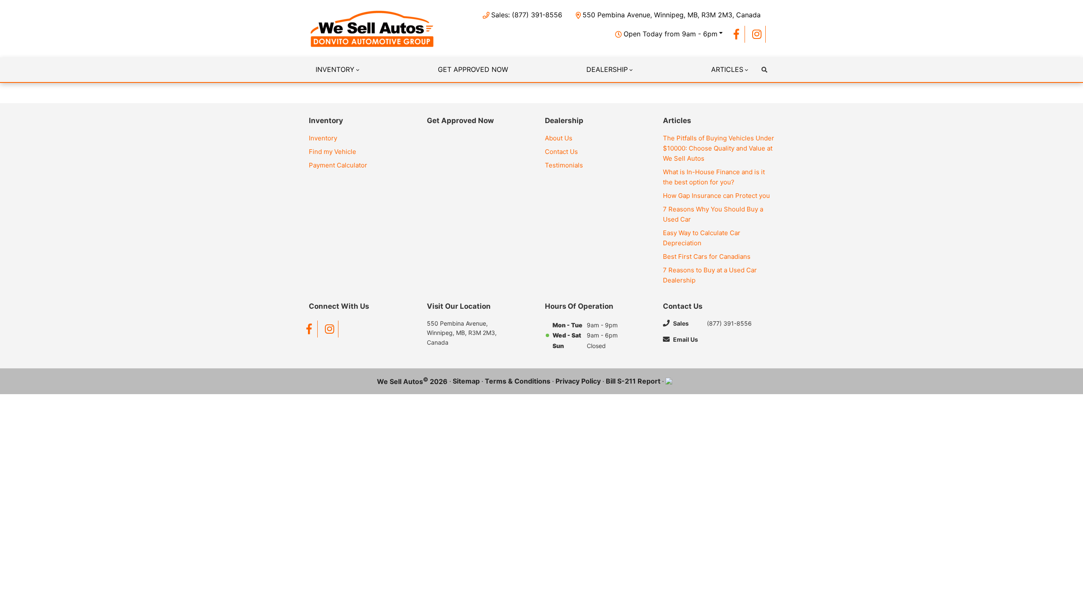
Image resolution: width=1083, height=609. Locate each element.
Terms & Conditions (517, 381)
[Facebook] (736, 34)
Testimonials (564, 165)
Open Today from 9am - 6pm (670, 34)
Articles (727, 69)
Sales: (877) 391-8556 (526, 15)
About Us (558, 138)
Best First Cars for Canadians (706, 256)
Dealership (607, 69)
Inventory (335, 69)
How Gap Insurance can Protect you (716, 196)
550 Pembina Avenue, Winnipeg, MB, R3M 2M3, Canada (672, 15)
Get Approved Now (473, 69)
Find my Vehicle (332, 152)
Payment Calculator (338, 165)
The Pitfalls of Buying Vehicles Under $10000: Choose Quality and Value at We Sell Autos (718, 148)
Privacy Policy (578, 381)
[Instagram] (757, 34)
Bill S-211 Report (633, 381)
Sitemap (466, 381)
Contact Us (561, 152)
